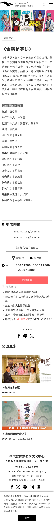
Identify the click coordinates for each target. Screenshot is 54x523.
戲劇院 (20, 258)
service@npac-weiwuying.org (27, 471)
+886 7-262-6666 (27, 466)
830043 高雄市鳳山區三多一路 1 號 (27, 461)
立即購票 (27, 280)
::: (1, 12)
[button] (44, 4)
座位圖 (38, 258)
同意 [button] (27, 518)
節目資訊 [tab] (8, 38)
